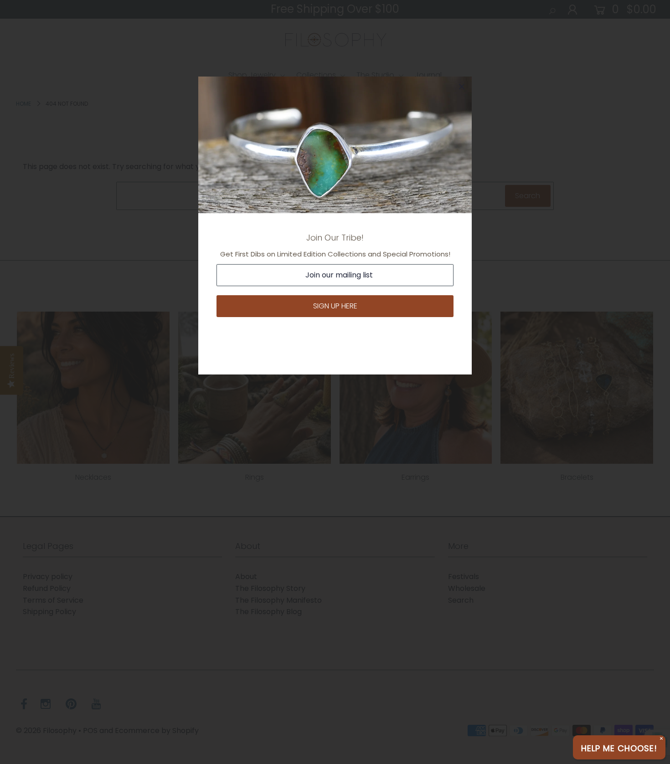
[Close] (462, 87)
